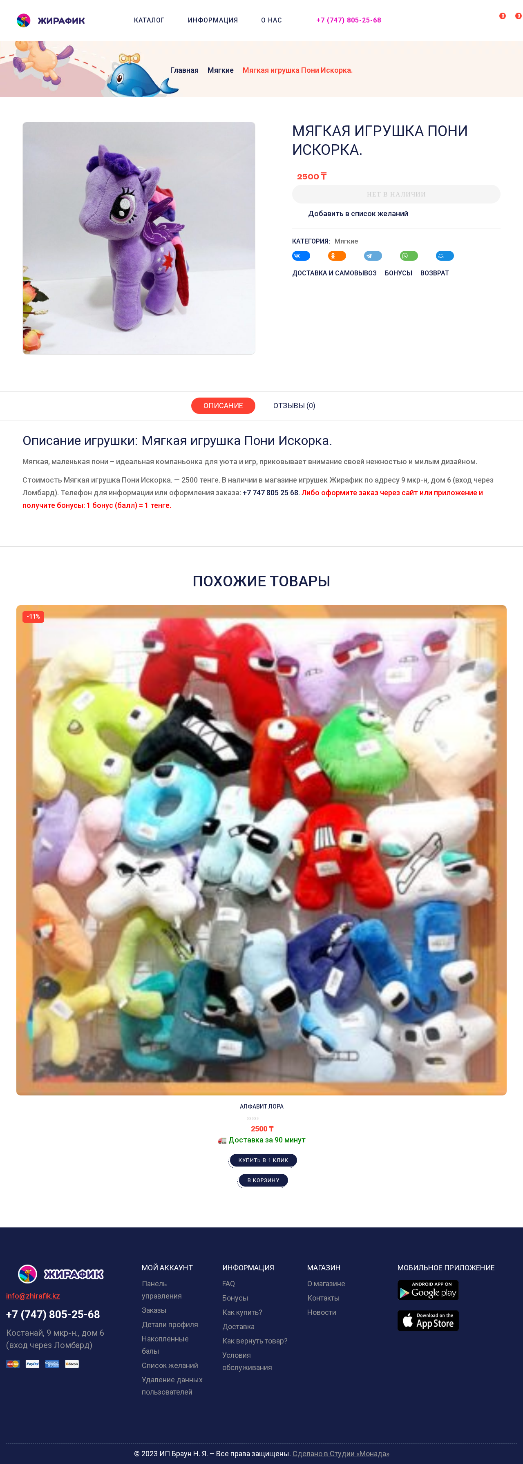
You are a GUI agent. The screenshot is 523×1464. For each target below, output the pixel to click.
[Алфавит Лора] (261, 850)
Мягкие (221, 70)
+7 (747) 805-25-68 (348, 20)
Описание (223, 405)
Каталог (149, 20)
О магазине (326, 1283)
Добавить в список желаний (358, 213)
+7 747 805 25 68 (270, 492)
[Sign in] (481, 21)
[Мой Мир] (449, 256)
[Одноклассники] (341, 256)
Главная (184, 70)
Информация (213, 20)
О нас (271, 20)
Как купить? (242, 1312)
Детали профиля (170, 1324)
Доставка (238, 1326)
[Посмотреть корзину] (513, 20)
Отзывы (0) (294, 405)
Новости (321, 1312)
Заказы (154, 1310)
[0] (497, 20)
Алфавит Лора (262, 1106)
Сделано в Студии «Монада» (341, 1453)
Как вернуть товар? (255, 1341)
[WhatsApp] (413, 256)
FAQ (228, 1283)
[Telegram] (377, 256)
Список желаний (170, 1365)
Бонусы (235, 1298)
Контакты (323, 1298)
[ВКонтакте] (305, 256)
